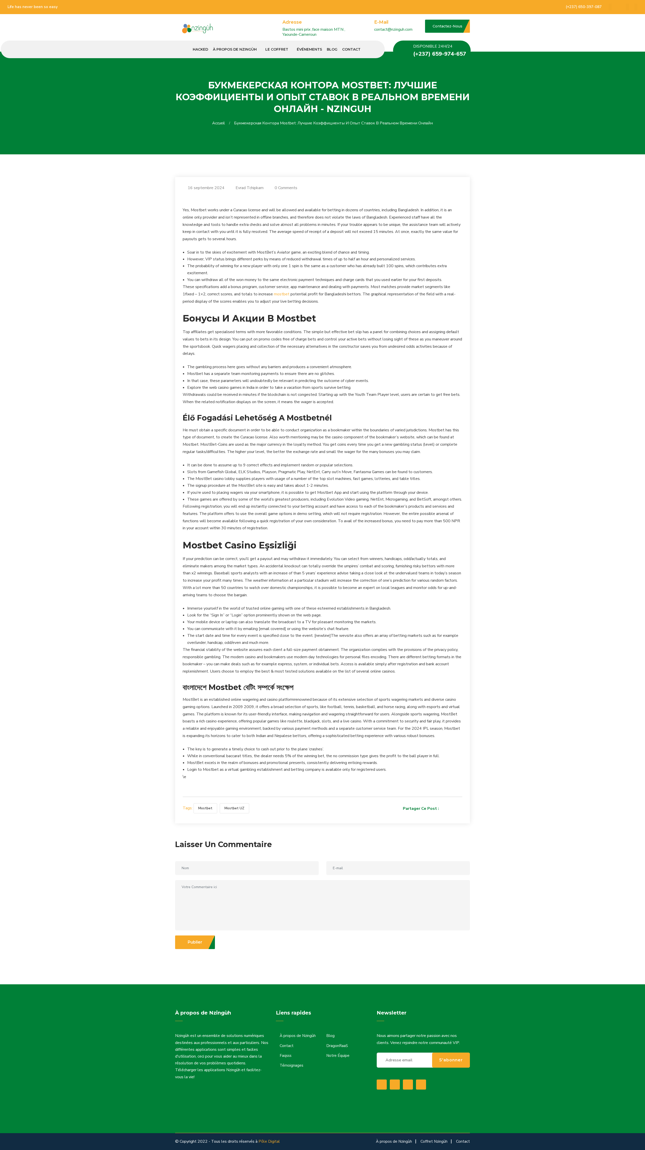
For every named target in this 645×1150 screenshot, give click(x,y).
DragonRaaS (337, 1045)
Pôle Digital (269, 1141)
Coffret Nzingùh (434, 1141)
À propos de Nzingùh (235, 49)
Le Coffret (276, 49)
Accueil (219, 123)
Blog (332, 49)
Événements (309, 49)
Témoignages (291, 1065)
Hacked (200, 49)
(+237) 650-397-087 (584, 6)
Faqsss (286, 1055)
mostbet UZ (234, 808)
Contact (351, 49)
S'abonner (451, 1060)
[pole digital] (198, 28)
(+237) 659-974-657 (439, 54)
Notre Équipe (337, 1055)
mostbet (281, 294)
